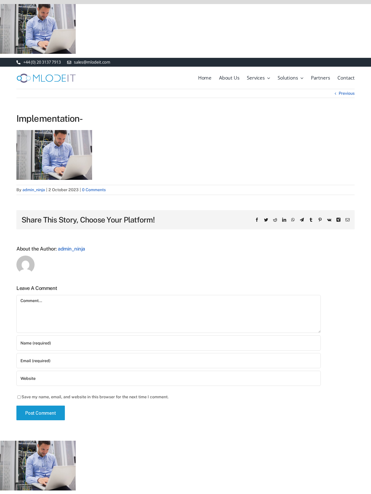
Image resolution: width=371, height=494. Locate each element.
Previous (347, 93)
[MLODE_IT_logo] (46, 73)
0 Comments (94, 189)
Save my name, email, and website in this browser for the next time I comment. (95, 396)
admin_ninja (33, 189)
